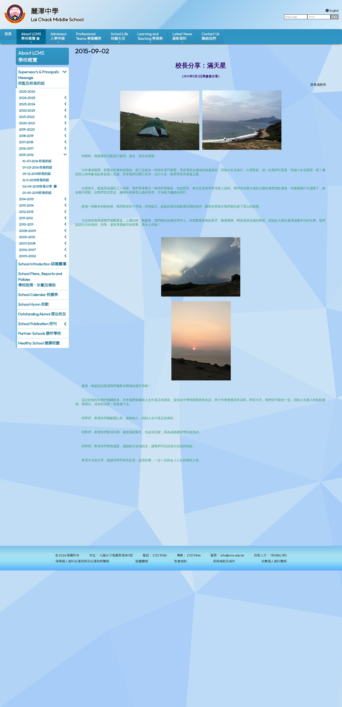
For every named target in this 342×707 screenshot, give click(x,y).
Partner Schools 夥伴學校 (39, 333)
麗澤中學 (45, 11)
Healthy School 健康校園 (39, 343)
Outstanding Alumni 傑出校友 (42, 314)
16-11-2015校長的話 (35, 180)
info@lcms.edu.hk (232, 555)
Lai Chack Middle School (57, 19)
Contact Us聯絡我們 (210, 36)
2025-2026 (27, 91)
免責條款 (180, 561)
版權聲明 (141, 561)
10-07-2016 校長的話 (36, 161)
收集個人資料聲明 (274, 561)
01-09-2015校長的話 (36, 193)
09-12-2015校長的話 (36, 174)
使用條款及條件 (224, 561)
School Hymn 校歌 (33, 304)
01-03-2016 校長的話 (37, 167)
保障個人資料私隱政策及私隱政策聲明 (82, 561)
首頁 (8, 34)
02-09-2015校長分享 (37, 186)
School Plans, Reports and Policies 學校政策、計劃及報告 (40, 279)
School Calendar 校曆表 (38, 294)
